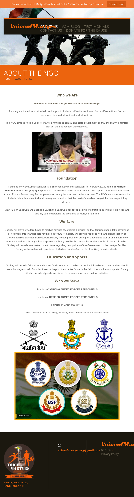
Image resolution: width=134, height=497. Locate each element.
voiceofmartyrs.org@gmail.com (79, 450)
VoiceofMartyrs (33, 26)
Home (7, 78)
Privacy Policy (110, 454)
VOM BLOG (71, 27)
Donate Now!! (116, 4)
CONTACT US (51, 30)
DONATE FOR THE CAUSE (86, 30)
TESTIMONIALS (96, 27)
